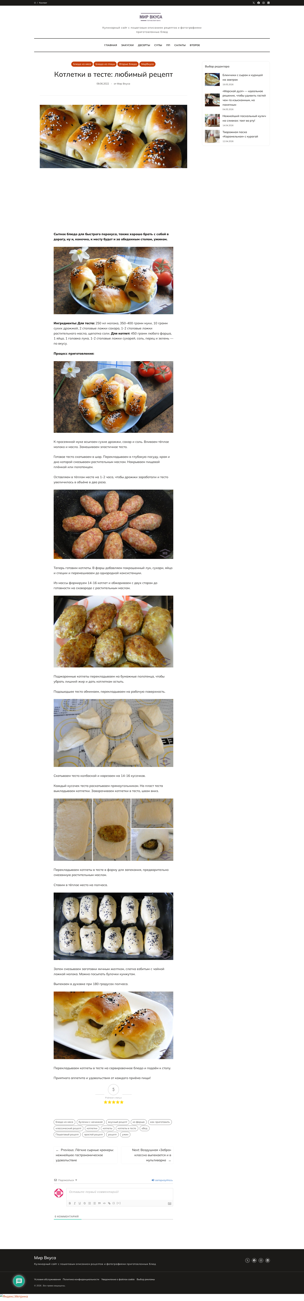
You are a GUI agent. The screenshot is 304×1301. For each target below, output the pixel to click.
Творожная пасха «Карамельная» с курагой (240, 134)
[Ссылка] (109, 1203)
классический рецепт (68, 1128)
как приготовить (160, 1122)
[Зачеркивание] (84, 1203)
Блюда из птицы (105, 64)
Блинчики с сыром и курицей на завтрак (243, 77)
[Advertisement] (113, 202)
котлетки (92, 1128)
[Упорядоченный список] (89, 1203)
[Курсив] (74, 1203)
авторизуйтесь (163, 1180)
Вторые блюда (128, 64)
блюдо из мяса (64, 1122)
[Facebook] (258, 2)
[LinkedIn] (268, 2)
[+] (119, 1203)
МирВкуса (147, 64)
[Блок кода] (104, 1203)
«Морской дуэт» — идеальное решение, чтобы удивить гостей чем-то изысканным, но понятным (244, 97)
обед (144, 1128)
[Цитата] (99, 1203)
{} (114, 1203)
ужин (125, 1134)
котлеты (107, 1128)
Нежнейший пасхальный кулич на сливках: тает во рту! (244, 118)
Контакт (43, 2)
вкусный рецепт (117, 1122)
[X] (253, 2)
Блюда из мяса (82, 64)
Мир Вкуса (123, 83)
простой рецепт (93, 1134)
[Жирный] (69, 1203)
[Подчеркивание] (79, 1203)
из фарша (139, 1122)
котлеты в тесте (127, 1128)
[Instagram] (263, 2)
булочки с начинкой (91, 1122)
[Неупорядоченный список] (94, 1203)
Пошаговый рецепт (67, 1134)
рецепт (112, 1134)
